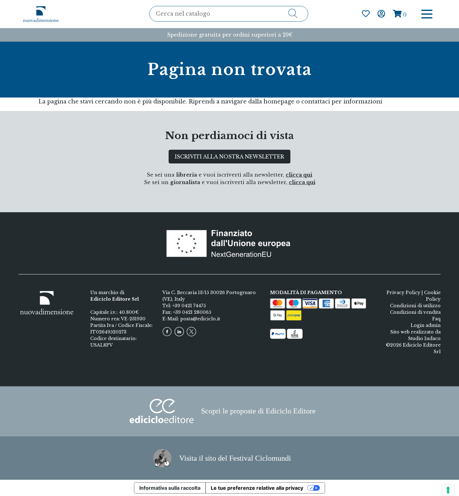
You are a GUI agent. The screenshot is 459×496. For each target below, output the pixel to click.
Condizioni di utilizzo (415, 305)
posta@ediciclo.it (200, 319)
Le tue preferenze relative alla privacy (257, 488)
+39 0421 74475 (189, 305)
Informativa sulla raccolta (169, 488)
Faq (436, 319)
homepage (279, 101)
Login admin (426, 325)
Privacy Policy (403, 292)
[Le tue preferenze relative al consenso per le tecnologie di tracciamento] (448, 490)
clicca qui (299, 175)
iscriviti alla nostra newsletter (229, 156)
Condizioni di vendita (415, 312)
